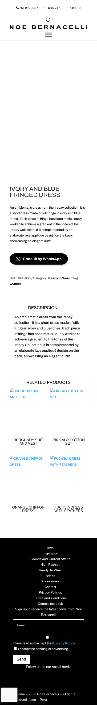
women (15, 283)
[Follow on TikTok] (54, 675)
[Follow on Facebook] (43, 675)
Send (21, 659)
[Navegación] (48, 35)
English (54, 7)
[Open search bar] (48, 20)
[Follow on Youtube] (65, 675)
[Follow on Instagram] (31, 675)
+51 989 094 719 (30, 8)
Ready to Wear (59, 278)
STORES (75, 8)
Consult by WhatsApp (42, 259)
